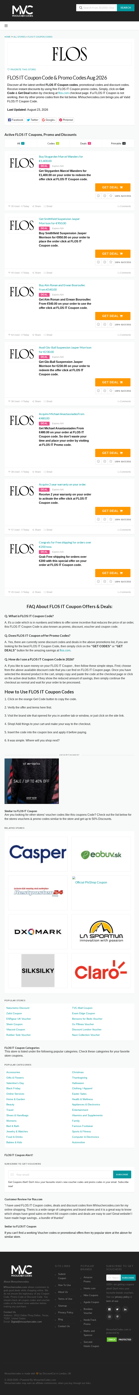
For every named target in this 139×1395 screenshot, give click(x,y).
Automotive (78, 1142)
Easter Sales (79, 1093)
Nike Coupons (91, 1295)
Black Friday (13, 1088)
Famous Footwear (82, 1126)
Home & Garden (15, 1099)
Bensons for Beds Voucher (87, 1018)
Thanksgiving (79, 1077)
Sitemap (62, 1306)
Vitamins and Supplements (87, 1115)
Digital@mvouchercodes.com (26, 1322)
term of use (112, 1301)
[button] (15, 120)
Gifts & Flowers (15, 1077)
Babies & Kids (14, 1142)
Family (76, 1120)
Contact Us (64, 1326)
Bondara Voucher (88, 1311)
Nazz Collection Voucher (86, 1034)
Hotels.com (90, 1288)
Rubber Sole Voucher (18, 1034)
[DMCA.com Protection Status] (119, 1339)
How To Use (64, 1285)
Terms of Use (65, 1299)
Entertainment (80, 1109)
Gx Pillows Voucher (83, 1024)
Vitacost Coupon (15, 1029)
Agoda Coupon (91, 1302)
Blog (60, 1319)
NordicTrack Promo (90, 1322)
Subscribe (122, 1174)
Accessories (13, 1072)
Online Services (15, 1093)
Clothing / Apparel (82, 1088)
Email (49, 206)
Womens (11, 1120)
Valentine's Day (15, 1083)
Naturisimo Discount (17, 1007)
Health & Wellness (82, 1099)
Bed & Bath (12, 1126)
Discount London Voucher (87, 1029)
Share (37, 206)
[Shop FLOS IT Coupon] (69, 54)
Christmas (78, 1072)
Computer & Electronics (85, 1136)
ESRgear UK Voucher (18, 1018)
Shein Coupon (14, 1024)
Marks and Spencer (89, 1333)
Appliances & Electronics (86, 1104)
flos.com (63, 93)
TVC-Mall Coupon (82, 1007)
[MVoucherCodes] (23, 11)
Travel (9, 1109)
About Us (63, 1292)
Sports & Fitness (81, 1131)
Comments (125, 206)
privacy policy (122, 1297)
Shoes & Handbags (17, 1115)
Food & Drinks (14, 1136)
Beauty (10, 1104)
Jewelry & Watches (17, 1131)
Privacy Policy (65, 1312)
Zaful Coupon (14, 1013)
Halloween (78, 1083)
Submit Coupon (62, 1276)
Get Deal (110, 187)
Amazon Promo (88, 1279)
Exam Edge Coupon (83, 1013)
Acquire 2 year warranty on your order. (62, 484)
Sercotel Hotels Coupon (91, 1344)
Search (126, 7)
